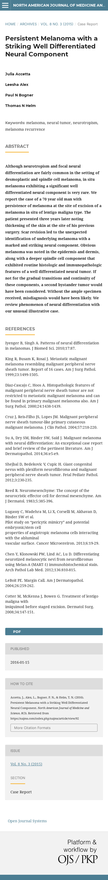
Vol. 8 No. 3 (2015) (57, 24)
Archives (28, 24)
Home (10, 24)
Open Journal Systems (27, 820)
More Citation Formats (32, 728)
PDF (16, 631)
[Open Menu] (5, 5)
